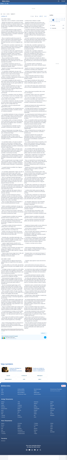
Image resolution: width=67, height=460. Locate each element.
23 (53, 21)
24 (54, 21)
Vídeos (35, 390)
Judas (51, 430)
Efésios (19, 426)
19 (62, 19)
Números (3, 406)
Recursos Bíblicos (21, 392)
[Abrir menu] (64, 1)
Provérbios (20, 417)
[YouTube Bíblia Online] (29, 450)
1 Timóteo (36, 423)
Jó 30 (24, 379)
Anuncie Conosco (37, 394)
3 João (51, 428)
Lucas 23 (8, 375)
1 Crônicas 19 (24, 375)
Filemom (35, 428)
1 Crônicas (20, 405)
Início (2, 389)
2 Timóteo (36, 425)
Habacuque (52, 408)
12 (51, 19)
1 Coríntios (3, 433)
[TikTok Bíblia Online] (37, 450)
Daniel (35, 412)
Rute (2, 413)
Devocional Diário (21, 390)
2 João (51, 426)
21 (50, 21)
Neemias (19, 410)
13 (5, 3)
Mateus (2, 423)
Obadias (52, 401)
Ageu (51, 412)
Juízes (2, 412)
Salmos (19, 415)
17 (59, 19)
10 (64, 18)
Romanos (3, 431)
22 (51, 21)
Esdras (19, 408)
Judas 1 (39, 379)
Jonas (51, 403)
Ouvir (33, 16)
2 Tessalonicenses (21, 433)
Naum (51, 406)
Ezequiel (35, 410)
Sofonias (52, 410)
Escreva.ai (3, 440)
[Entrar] (59, 1)
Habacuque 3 (39, 375)
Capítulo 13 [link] (13, 13)
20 (64, 19)
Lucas (2, 426)
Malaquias (52, 415)
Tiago (35, 431)
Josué (2, 410)
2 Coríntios (20, 423)
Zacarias (52, 413)
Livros (4, 13)
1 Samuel (3, 415)
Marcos (2, 425)
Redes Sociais (36, 392)
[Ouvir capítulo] (66, 3)
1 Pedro (35, 433)
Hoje (2, 390)
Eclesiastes (36, 401)
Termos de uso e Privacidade (56, 389)
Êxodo (2, 403)
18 (61, 19)
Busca (2, 394)
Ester (19, 412)
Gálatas (19, 425)
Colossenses (20, 430)
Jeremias (35, 406)
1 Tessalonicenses (21, 431)
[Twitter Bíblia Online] (40, 450)
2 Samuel (3, 417)
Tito (34, 426)
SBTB (2, 330)
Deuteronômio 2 (8, 379)
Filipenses (19, 428)
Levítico (8, 13)
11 (50, 19)
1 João (51, 425)
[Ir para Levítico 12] (2, 333)
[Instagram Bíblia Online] (27, 450)
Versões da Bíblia (21, 389)
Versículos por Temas (22, 394)
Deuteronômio (4, 408)
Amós (35, 417)
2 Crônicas (20, 406)
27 (59, 21)
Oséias (35, 413)
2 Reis (19, 403)
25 (56, 21)
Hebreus (35, 430)
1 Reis (19, 401)
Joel (34, 415)
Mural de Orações (37, 389)
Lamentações (36, 408)
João (2, 428)
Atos (2, 430)
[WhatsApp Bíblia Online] (32, 450)
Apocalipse (52, 431)
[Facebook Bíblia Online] (35, 450)
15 (56, 19)
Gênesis (2, 401)
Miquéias (52, 405)
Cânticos (35, 403)
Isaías (35, 405)
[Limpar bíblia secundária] (42, 16)
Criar (37, 16)
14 (54, 19)
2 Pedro (51, 423)
